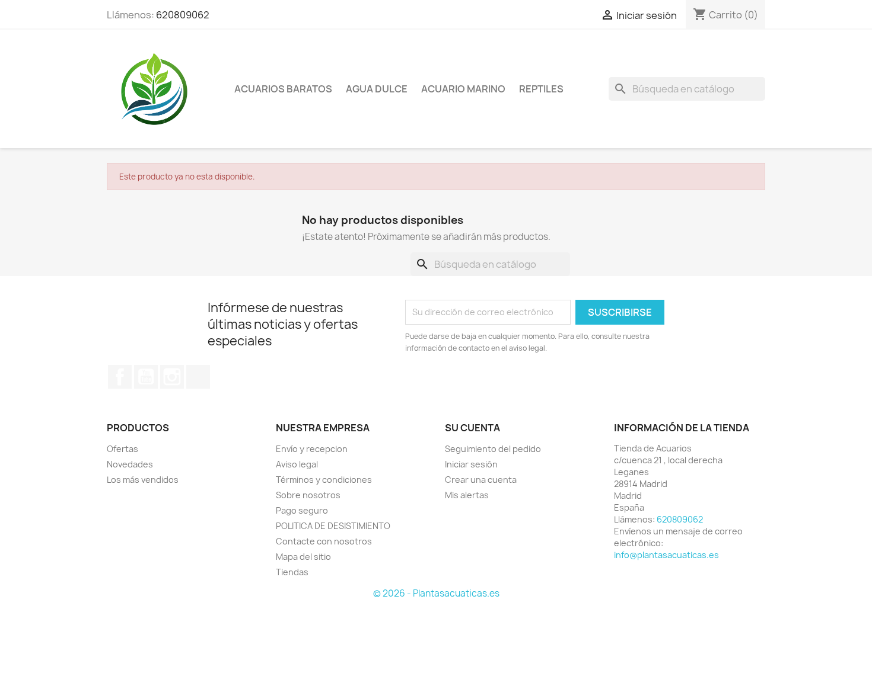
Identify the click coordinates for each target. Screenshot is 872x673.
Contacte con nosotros (324, 541)
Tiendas (292, 572)
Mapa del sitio (303, 556)
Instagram (172, 377)
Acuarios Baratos (283, 88)
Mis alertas (467, 495)
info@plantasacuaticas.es (666, 554)
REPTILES (541, 88)
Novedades (130, 464)
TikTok (198, 377)
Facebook (120, 377)
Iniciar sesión (471, 464)
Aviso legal (297, 464)
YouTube (146, 377)
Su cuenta (472, 427)
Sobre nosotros (308, 495)
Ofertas (122, 448)
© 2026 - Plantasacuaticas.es (436, 593)
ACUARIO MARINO (463, 88)
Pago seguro (302, 510)
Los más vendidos (143, 479)
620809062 (182, 14)
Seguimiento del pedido (493, 448)
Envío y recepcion (312, 448)
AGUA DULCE (377, 88)
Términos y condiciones (324, 479)
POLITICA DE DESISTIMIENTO (333, 525)
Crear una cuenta (481, 479)
